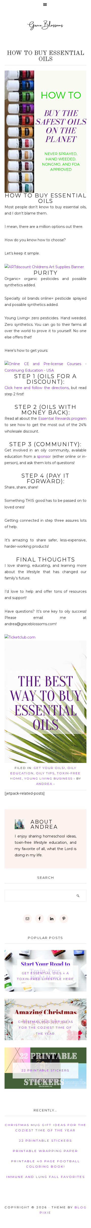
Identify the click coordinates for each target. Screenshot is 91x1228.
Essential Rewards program (62, 418)
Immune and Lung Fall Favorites (45, 1177)
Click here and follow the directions (37, 387)
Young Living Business (48, 778)
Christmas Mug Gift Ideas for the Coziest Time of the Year (45, 1027)
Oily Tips (45, 773)
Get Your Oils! (49, 768)
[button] (45, 5)
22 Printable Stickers (45, 1070)
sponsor (44, 456)
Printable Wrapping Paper (45, 1151)
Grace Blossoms (45, 25)
